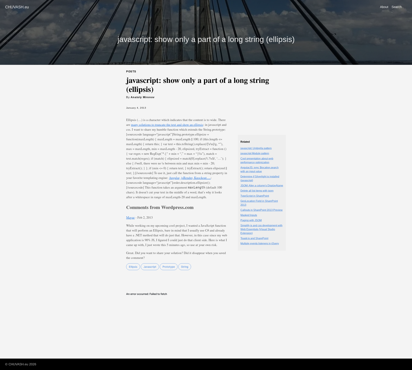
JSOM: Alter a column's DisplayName (261, 185)
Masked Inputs (248, 215)
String (184, 266)
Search (397, 7)
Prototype (169, 266)
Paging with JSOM (251, 220)
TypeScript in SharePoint (254, 195)
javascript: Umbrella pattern (256, 148)
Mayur (130, 217)
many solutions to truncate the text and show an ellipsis (167, 124)
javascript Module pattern (254, 153)
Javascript (150, 266)
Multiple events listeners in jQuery (259, 243)
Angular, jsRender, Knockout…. (190, 178)
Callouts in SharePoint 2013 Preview (261, 210)
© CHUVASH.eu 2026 (20, 364)
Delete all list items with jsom (256, 190)
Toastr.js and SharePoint (254, 238)
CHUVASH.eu (17, 7)
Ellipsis (133, 266)
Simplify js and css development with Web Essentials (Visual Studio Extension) (261, 229)
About (384, 7)
